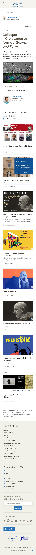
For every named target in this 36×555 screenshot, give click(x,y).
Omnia (7, 473)
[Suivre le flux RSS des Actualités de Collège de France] (27, 520)
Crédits (29, 547)
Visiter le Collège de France (11, 456)
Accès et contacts (10, 547)
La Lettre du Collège (9, 440)
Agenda (5, 430)
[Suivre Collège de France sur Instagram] (8, 520)
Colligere (8, 478)
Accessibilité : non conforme (18, 550)
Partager (28, 26)
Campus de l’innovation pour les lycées (16, 489)
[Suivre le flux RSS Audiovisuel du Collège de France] (31, 520)
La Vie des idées (10, 486)
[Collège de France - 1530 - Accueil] (18, 4)
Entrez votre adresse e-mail (13, 503)
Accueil (5, 410)
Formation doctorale (9, 448)
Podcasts (6, 435)
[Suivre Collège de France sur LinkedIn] (20, 520)
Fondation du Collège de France (14, 481)
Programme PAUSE (11, 484)
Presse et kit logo (8, 446)
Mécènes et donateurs (9, 459)
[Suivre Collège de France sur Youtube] (23, 520)
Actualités (5, 414)
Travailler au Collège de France (12, 451)
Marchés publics (8, 453)
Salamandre (9, 476)
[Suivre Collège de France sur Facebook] (4, 520)
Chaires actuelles (25, 410)
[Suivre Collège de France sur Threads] (12, 520)
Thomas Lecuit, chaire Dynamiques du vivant (14, 412)
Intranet (8, 471)
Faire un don (9, 529)
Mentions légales (21, 547)
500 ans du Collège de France (11, 443)
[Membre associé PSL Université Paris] (24, 538)
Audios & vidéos (8, 433)
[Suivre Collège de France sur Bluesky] (16, 520)
